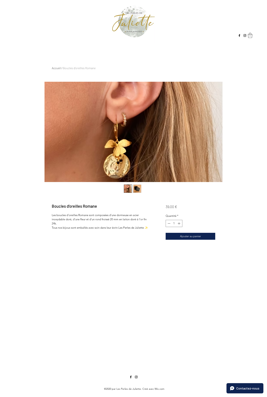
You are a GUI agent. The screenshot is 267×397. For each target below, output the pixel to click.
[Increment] (179, 223)
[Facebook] (239, 35)
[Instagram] (245, 35)
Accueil (56, 68)
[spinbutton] (174, 223)
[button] (250, 35)
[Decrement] (168, 223)
